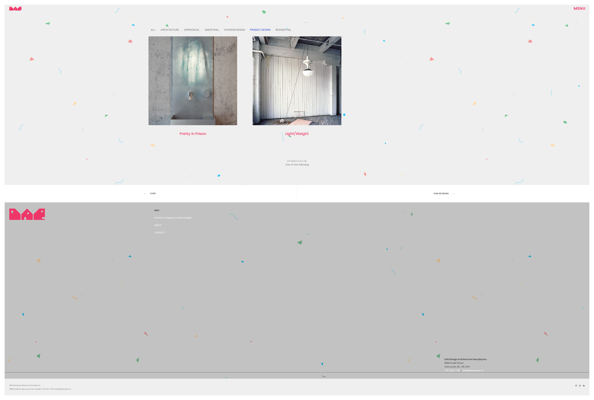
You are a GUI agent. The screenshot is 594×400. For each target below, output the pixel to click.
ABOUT (158, 225)
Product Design (260, 29)
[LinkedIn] (584, 386)
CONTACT (159, 232)
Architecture (170, 29)
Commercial (192, 29)
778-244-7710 (452, 370)
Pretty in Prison (193, 133)
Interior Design (234, 29)
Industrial (212, 29)
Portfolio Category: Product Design (173, 217)
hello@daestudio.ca (472, 370)
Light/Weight (297, 133)
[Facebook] (576, 386)
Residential (283, 29)
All (153, 29)
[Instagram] (580, 386)
